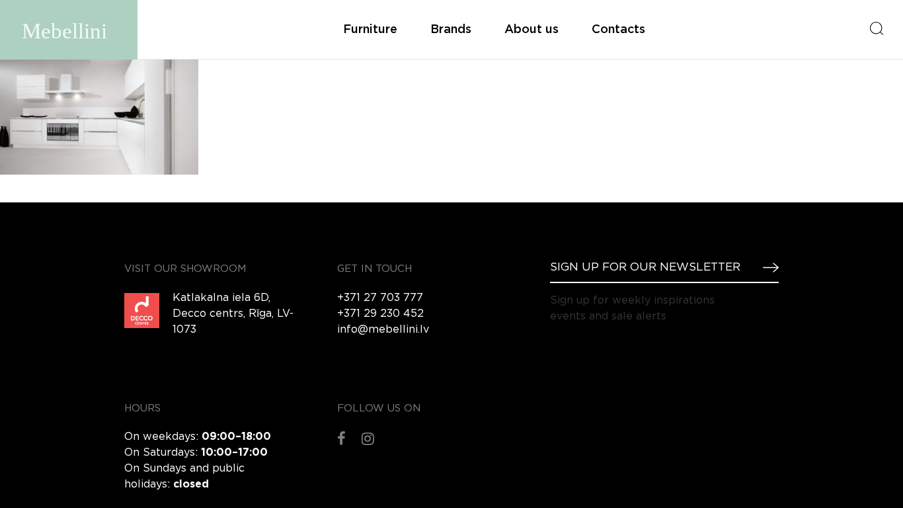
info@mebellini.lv (383, 330)
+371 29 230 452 (380, 314)
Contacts (618, 29)
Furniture (370, 29)
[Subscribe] (765, 267)
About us (531, 29)
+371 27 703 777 (380, 298)
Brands (450, 29)
